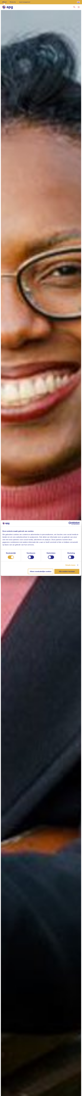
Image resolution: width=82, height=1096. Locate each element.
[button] (74, 7)
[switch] (31, 557)
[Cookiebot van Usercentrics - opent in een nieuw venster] (70, 523)
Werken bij (13, 2)
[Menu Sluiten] (78, 7)
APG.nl (4, 2)
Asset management (24, 2)
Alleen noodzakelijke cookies (40, 571)
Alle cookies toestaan (67, 571)
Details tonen (70, 565)
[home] (7, 7)
